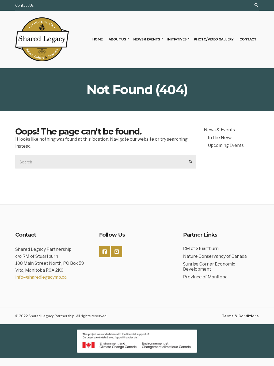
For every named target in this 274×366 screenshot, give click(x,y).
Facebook (104, 251)
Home (97, 39)
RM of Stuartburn (201, 248)
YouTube (116, 251)
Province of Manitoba (205, 276)
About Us (117, 39)
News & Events (146, 39)
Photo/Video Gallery (214, 39)
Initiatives (176, 39)
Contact (247, 39)
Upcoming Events (226, 145)
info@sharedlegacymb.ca (41, 277)
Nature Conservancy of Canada (215, 256)
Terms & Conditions (240, 316)
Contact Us (24, 5)
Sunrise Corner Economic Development (209, 267)
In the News (220, 137)
